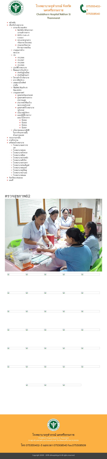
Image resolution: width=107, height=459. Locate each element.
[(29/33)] (72, 375)
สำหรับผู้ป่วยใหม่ (23, 72)
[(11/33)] (16, 319)
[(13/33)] (53, 319)
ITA (14, 55)
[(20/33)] (90, 338)
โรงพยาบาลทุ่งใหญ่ (20, 170)
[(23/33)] (53, 356)
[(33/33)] (72, 393)
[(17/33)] (35, 338)
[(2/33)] (35, 282)
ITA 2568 (20, 62)
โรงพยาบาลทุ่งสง (19, 150)
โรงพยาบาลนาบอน (20, 172)
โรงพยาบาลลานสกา (20, 162)
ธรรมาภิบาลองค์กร (20, 27)
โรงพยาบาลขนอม (19, 175)
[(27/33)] (35, 375)
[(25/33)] (90, 356)
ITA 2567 (20, 60)
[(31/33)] (35, 393)
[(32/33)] (53, 393)
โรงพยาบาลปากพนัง (20, 157)
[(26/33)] (16, 375)
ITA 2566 (20, 57)
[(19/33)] (72, 338)
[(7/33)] (35, 301)
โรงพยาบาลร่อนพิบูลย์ (21, 165)
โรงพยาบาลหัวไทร (20, 160)
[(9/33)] (72, 301)
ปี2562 (24, 120)
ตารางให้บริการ (18, 80)
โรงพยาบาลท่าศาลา (20, 152)
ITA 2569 (20, 65)
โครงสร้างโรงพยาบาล (21, 77)
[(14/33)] (72, 319)
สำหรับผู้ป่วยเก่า (23, 75)
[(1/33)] (16, 282)
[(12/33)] (35, 319)
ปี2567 (24, 127)
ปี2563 (24, 122)
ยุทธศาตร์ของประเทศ (25, 95)
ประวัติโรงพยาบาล (20, 67)
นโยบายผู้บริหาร (23, 112)
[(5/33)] (90, 282)
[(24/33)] (72, 356)
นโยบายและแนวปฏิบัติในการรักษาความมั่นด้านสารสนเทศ (21, 132)
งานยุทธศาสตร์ (18, 92)
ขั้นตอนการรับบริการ (20, 70)
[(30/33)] (90, 375)
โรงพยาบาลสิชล (19, 155)
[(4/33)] (72, 282)
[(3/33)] (53, 282)
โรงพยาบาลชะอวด (20, 167)
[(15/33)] (90, 319)
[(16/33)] (16, 338)
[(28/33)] (53, 375)
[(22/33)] (35, 356)
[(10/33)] (90, 301)
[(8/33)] (53, 301)
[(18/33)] (53, 338)
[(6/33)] (16, 301)
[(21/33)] (16, 356)
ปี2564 (24, 125)
